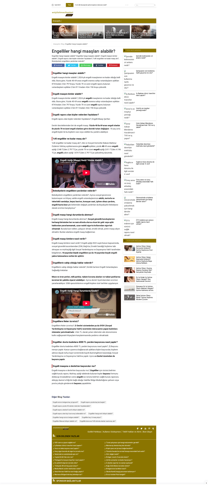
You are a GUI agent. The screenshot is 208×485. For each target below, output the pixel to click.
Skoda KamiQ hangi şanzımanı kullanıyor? (121, 471)
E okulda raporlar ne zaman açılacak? (119, 463)
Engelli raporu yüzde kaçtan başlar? (93, 402)
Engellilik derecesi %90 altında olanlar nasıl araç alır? (98, 421)
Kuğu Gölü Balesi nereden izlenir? (118, 466)
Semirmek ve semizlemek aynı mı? (66, 454)
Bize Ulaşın (147, 432)
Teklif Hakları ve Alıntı (131, 432)
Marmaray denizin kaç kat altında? (118, 445)
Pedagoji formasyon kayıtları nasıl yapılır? (69, 460)
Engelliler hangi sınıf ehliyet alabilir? (101, 413)
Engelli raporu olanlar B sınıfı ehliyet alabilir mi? (69, 410)
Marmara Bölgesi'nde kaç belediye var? (68, 474)
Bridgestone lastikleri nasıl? (116, 469)
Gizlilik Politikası (94, 432)
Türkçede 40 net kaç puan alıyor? (66, 466)
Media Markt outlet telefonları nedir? (67, 469)
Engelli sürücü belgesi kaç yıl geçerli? (65, 402)
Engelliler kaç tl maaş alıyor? (91, 417)
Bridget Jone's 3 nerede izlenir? (117, 457)
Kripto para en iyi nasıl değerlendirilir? (119, 448)
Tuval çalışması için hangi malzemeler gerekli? (122, 442)
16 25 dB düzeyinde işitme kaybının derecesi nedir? (91, 5)
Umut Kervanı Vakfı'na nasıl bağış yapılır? (69, 471)
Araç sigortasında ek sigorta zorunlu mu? (69, 451)
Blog (63, 44)
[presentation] (126, 5)
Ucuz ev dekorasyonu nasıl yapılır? (66, 448)
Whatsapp (86, 65)
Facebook (58, 65)
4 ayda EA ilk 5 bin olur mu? (63, 457)
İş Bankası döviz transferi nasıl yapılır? (68, 445)
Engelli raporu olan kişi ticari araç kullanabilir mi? (69, 413)
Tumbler (100, 65)
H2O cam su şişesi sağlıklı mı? (65, 442)
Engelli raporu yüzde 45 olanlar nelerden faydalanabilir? (72, 406)
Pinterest (114, 65)
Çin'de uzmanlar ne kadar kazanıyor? (119, 460)
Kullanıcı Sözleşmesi (112, 432)
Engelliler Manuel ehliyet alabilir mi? (65, 421)
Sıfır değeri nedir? (112, 454)
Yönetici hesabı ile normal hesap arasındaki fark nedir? (125, 451)
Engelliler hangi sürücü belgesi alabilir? (66, 417)
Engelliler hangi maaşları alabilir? (76, 44)
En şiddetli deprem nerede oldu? (66, 463)
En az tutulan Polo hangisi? (115, 474)
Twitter (73, 65)
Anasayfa (56, 21)
